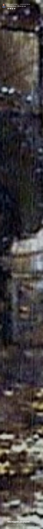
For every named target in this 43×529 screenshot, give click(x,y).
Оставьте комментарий (30, 524)
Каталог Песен (11, 6)
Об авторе (20, 6)
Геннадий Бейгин (12, 4)
